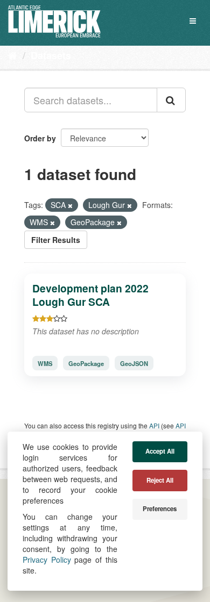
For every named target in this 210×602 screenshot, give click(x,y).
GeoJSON (134, 363)
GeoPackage (86, 363)
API (154, 425)
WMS (45, 363)
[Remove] (70, 205)
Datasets (51, 55)
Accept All (159, 451)
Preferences (160, 508)
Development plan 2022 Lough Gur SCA (90, 295)
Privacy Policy (47, 559)
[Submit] (171, 100)
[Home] (12, 55)
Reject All (159, 480)
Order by (40, 138)
